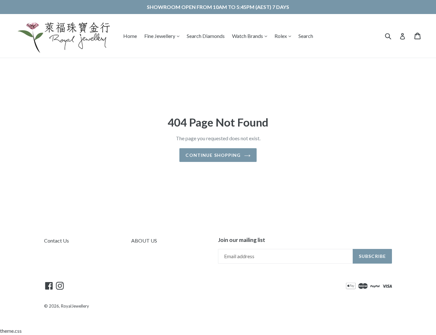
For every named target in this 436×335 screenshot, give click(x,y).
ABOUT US (144, 240)
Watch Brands (251, 36)
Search (305, 36)
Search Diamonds (206, 36)
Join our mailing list (241, 240)
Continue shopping (213, 155)
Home (130, 36)
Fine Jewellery (163, 36)
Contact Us (56, 240)
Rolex (284, 36)
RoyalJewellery (75, 306)
